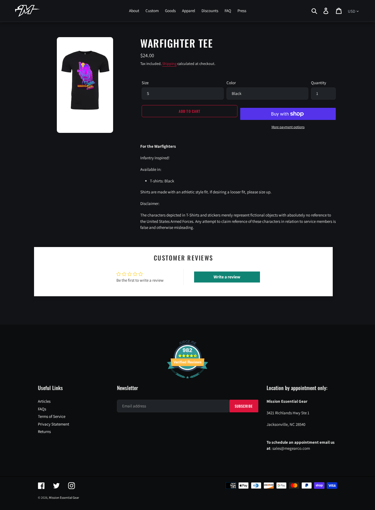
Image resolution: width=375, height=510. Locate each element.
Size (145, 82)
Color (231, 82)
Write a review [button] (227, 277)
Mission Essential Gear (64, 497)
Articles (44, 401)
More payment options (288, 127)
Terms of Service (51, 416)
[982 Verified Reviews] (187, 381)
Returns (44, 431)
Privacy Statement (53, 424)
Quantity (318, 82)
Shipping (169, 63)
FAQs (42, 409)
